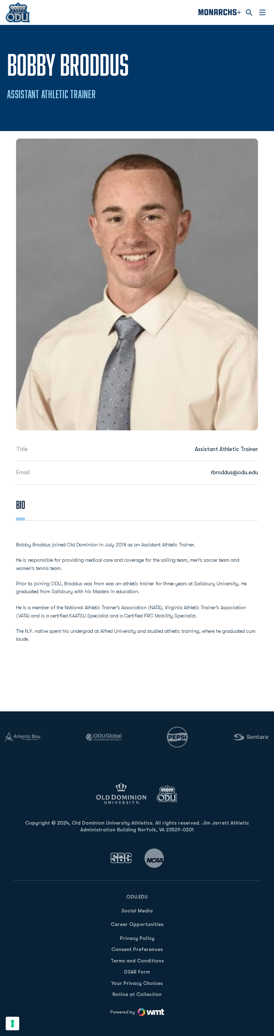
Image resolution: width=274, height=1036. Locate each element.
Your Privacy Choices (137, 983)
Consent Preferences (137, 949)
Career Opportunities (137, 924)
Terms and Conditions (137, 961)
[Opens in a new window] (121, 858)
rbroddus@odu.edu (234, 472)
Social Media (137, 911)
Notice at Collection (137, 994)
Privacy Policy (137, 938)
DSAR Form (137, 972)
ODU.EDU (137, 897)
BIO (20, 505)
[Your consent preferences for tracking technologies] (12, 1023)
